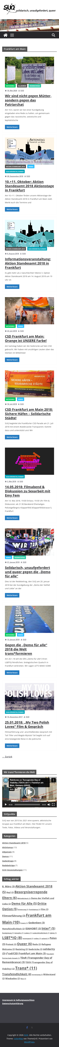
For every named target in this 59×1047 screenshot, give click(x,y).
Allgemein (22, 86)
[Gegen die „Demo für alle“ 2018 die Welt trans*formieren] (29, 619)
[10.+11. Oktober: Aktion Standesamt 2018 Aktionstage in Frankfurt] (29, 151)
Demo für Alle (24, 903)
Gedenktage (8, 861)
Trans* (26, 968)
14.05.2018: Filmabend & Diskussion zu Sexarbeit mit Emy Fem (27, 490)
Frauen (24, 923)
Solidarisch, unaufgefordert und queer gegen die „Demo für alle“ (27, 571)
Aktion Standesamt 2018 (15, 166)
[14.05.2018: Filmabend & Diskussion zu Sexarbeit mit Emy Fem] (29, 461)
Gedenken (36, 922)
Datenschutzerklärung (12, 1003)
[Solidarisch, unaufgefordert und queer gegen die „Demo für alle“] (29, 542)
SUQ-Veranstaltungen (15, 171)
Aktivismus (10, 86)
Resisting (22, 949)
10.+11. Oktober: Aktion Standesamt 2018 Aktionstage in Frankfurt (29, 185)
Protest (11, 944)
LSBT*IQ (12, 937)
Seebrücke (36, 949)
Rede (37, 944)
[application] (29, 792)
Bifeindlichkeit (24, 898)
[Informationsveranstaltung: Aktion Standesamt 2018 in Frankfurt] (29, 233)
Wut (23, 979)
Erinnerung (23, 909)
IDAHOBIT (33, 928)
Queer (24, 944)
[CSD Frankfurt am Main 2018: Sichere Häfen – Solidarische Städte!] (29, 383)
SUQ (22, 90)
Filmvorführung (13, 915)
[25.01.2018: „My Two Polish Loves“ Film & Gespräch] (29, 696)
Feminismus (34, 909)
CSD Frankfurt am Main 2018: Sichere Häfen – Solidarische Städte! (29, 413)
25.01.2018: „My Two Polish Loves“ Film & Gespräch (27, 724)
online (37, 938)
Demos (30, 166)
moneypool (28, 938)
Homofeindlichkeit (13, 928)
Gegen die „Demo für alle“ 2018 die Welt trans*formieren (26, 649)
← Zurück (7, 756)
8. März (8, 886)
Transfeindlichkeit (16, 974)
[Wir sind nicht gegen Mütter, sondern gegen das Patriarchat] (29, 70)
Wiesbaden (12, 978)
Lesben (28, 933)
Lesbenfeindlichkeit (41, 933)
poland (45, 938)
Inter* (48, 928)
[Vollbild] (53, 804)
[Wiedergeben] (5, 804)
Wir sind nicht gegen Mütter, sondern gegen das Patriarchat (28, 99)
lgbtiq (53, 933)
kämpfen (19, 933)
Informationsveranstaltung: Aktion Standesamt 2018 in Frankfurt (28, 263)
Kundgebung (8, 933)
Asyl (10, 892)
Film (44, 909)
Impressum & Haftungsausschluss (18, 1000)
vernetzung (37, 975)
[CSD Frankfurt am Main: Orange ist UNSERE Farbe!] (29, 310)
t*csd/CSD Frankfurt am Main (26, 953)
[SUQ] (5, 35)
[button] (29, 792)
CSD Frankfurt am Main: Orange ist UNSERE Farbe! (26, 338)
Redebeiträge (35, 86)
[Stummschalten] (48, 804)
